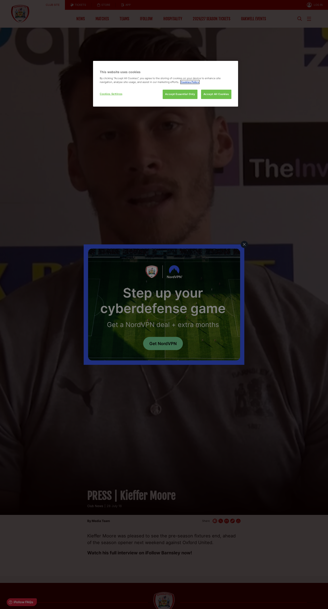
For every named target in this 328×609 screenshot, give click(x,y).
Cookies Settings (111, 93)
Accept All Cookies (216, 94)
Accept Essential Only (180, 94)
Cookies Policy (190, 82)
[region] (165, 84)
